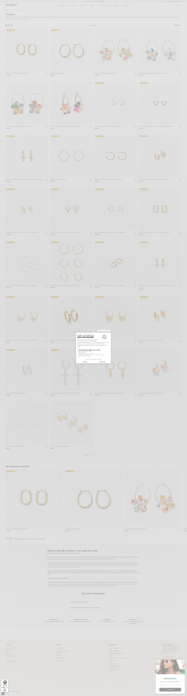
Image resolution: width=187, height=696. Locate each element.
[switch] (4, 690)
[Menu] (7, 680)
